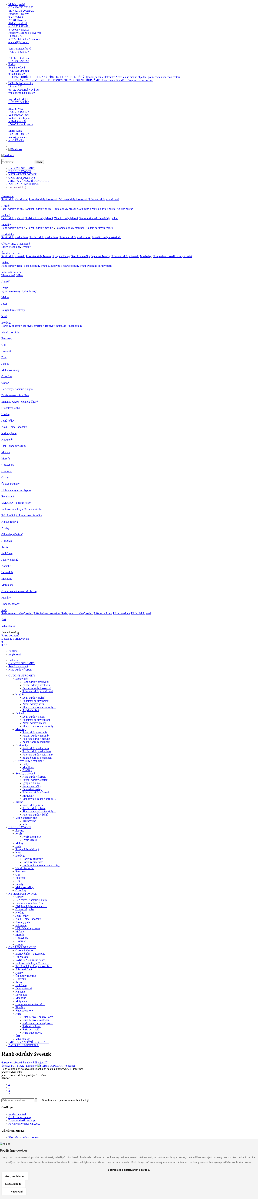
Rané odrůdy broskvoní (14, 199)
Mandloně (14, 246)
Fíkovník (6, 351)
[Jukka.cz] (7, 155)
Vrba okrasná (8, 626)
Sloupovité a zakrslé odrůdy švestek (172, 256)
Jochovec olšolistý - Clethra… (32, 963)
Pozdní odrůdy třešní (35, 265)
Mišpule (5, 452)
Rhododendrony (10, 603)
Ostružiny (6, 376)
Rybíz (4, 287)
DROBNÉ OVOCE (19, 171)
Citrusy (5, 382)
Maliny (5, 297)
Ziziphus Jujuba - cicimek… (31, 906)
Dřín (3, 357)
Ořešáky (26, 246)
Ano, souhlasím (14, 1176)
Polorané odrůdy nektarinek (74, 237)
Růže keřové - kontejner (47, 613)
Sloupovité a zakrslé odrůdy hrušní (96, 208)
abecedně (19, 1062)
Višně (19, 275)
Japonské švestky (100, 256)
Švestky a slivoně (11, 253)
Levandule (7, 572)
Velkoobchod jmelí (20, 126)
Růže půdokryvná (141, 613)
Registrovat (14, 654)
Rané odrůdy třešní (11, 265)
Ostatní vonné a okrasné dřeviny (19, 591)
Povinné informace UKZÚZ (24, 1123)
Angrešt (5, 281)
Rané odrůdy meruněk (13, 227)
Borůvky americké (33, 325)
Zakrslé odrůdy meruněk (99, 227)
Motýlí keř (7, 584)
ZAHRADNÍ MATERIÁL (23, 183)
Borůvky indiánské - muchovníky (63, 325)
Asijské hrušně (125, 208)
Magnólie (6, 578)
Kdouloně (6, 439)
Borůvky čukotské (11, 325)
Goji (3, 344)
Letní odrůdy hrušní (12, 208)
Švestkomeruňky (80, 256)
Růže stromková (103, 613)
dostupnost (7, 1062)
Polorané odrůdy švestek (125, 256)
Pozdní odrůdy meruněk (41, 227)
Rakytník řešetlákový (13, 309)
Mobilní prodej (21, 7)
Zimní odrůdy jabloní (66, 218)
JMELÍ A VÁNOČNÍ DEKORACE (28, 180)
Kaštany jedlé (8, 433)
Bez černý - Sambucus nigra (17, 388)
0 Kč (4, 644)
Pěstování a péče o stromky (23, 1137)
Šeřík (4, 619)
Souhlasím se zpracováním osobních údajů (65, 1100)
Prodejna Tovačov (19, 21)
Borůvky (6, 322)
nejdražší (42, 1062)
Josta (4, 303)
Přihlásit (12, 650)
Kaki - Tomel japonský (14, 426)
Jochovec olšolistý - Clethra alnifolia (21, 509)
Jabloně (5, 215)
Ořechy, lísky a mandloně (15, 243)
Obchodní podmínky (19, 1117)
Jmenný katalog (17, 187)
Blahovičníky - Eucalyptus (16, 490)
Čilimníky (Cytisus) (12, 534)
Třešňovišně (8, 275)
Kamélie (6, 565)
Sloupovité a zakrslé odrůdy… (39, 707)
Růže (4, 610)
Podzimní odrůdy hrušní (38, 208)
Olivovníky (7, 464)
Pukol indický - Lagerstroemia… (33, 966)
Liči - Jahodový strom (13, 445)
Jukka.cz (13, 660)
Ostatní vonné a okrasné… (30, 1004)
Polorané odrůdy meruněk (70, 227)
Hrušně (5, 205)
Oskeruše (6, 471)
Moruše (5, 458)
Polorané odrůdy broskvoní (103, 199)
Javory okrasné (9, 559)
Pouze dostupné (10, 635)
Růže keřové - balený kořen (16, 613)
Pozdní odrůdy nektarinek (43, 237)
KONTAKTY (16, 140)
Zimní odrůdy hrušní (64, 208)
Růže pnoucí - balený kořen (76, 613)
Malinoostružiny (10, 370)
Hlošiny (5, 414)
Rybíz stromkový (10, 291)
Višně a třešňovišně (12, 272)
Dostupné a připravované (15, 638)
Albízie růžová (9, 521)
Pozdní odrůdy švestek (38, 256)
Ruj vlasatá (7, 496)
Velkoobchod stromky (23, 97)
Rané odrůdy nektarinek (14, 237)
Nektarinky (7, 234)
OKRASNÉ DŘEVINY (22, 177)
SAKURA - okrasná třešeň (16, 502)
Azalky (5, 528)
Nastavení (17, 1191)
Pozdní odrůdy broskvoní (43, 199)
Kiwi (4, 316)
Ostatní (5, 477)
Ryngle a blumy (61, 256)
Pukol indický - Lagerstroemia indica (21, 515)
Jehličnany (7, 553)
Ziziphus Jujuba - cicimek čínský (19, 401)
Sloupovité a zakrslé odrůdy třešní (67, 265)
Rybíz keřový (29, 291)
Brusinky (6, 338)
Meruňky (6, 224)
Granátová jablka (10, 407)
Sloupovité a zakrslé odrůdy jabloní (98, 218)
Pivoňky (6, 597)
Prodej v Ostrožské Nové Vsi (24, 47)
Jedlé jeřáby (8, 420)
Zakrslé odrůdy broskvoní (72, 199)
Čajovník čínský (10, 483)
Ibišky (4, 547)
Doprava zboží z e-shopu (22, 1120)
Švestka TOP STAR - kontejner (19, 1065)
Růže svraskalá (121, 613)
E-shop (94, 72)
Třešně (5, 262)
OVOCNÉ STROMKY (21, 168)
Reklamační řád (17, 1114)
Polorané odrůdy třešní (99, 265)
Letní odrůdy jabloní (12, 218)
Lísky (4, 246)
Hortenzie (6, 540)
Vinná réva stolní (10, 332)
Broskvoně (7, 196)
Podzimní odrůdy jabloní (39, 218)
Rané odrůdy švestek (13, 256)
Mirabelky (145, 256)
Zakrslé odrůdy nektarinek (106, 237)
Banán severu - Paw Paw (15, 395)
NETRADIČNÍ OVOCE (22, 174)
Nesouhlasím (13, 1183)
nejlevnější (31, 1062)
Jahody (5, 363)
